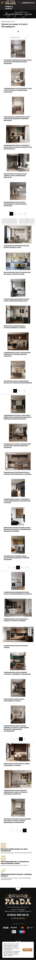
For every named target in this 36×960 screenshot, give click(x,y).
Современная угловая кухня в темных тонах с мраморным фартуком (15, 175)
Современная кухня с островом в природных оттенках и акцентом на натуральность (18, 147)
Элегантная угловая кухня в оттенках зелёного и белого (15, 326)
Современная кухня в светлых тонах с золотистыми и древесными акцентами (18, 90)
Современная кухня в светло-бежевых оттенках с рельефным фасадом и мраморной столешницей (16, 728)
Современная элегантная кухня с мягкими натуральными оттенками (17, 473)
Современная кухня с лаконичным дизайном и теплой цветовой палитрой (17, 354)
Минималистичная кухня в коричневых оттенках (14, 700)
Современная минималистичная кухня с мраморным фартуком (16, 300)
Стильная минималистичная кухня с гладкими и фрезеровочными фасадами (18, 61)
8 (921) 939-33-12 (28, 3)
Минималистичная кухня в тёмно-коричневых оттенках (17, 764)
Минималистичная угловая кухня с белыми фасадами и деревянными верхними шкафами (17, 529)
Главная (3, 21)
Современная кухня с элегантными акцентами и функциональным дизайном (17, 445)
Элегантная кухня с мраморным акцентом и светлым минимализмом (18, 382)
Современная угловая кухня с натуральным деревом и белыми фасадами (16, 557)
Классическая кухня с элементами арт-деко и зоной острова (17, 273)
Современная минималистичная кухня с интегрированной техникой (18, 593)
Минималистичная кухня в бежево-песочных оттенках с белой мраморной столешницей (17, 820)
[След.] (27, 221)
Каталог (8, 21)
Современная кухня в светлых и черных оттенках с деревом (16, 619)
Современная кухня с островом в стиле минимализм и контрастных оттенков (17, 500)
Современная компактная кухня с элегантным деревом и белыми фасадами (17, 118)
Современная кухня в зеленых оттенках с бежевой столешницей (17, 673)
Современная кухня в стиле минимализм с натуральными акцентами (15, 203)
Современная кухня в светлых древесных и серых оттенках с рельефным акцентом (16, 792)
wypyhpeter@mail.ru (18, 918)
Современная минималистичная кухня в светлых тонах (16, 246)
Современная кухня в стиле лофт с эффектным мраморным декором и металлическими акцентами (17, 417)
